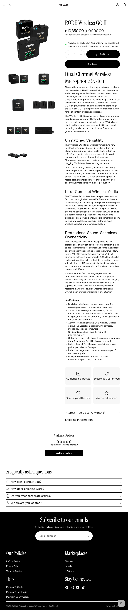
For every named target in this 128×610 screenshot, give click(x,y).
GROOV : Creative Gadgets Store (27, 606)
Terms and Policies (114, 606)
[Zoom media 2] (18, 79)
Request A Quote (14, 587)
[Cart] (124, 4)
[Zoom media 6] (18, 130)
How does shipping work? (27, 489)
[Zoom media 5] (44, 105)
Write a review (64, 453)
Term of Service (14, 571)
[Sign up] (88, 536)
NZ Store (69, 571)
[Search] (10, 4)
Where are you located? (26, 503)
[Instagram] (72, 587)
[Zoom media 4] (18, 105)
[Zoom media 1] (31, 40)
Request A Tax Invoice (17, 591)
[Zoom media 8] (18, 156)
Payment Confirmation (17, 596)
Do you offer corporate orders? (31, 496)
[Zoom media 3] (44, 79)
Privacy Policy (13, 566)
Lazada (68, 566)
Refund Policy (13, 561)
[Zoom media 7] (44, 130)
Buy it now (92, 64)
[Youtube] (78, 587)
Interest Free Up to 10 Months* (85, 412)
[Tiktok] (83, 587)
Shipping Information (79, 419)
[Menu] (3, 4)
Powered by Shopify (50, 606)
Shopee (69, 561)
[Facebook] (67, 587)
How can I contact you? (26, 481)
